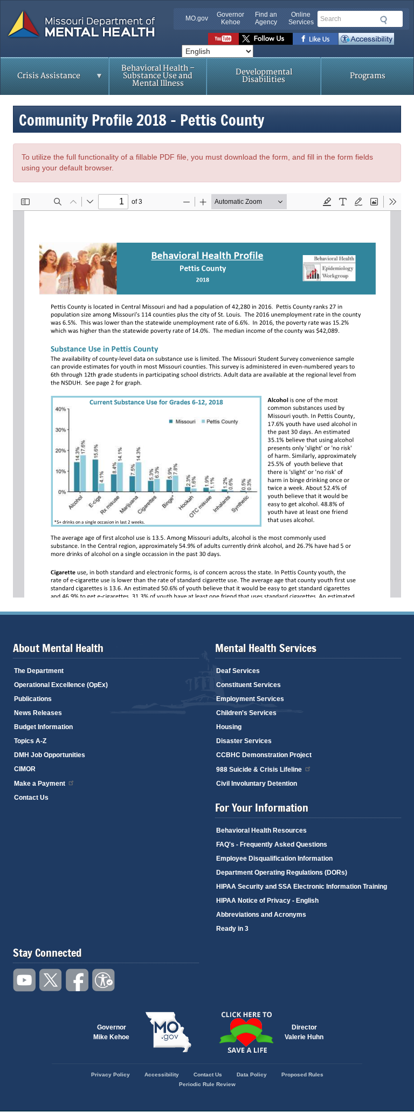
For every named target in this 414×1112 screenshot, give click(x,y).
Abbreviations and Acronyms (261, 914)
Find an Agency (266, 18)
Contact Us (31, 797)
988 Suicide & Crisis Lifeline (259, 769)
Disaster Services (244, 741)
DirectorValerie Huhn (304, 1032)
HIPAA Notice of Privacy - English (267, 900)
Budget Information (43, 727)
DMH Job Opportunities (49, 755)
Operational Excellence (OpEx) (61, 685)
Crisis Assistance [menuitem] (40, 79)
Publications (33, 699)
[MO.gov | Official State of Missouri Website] (168, 1032)
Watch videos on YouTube (223, 39)
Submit (382, 20)
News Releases (38, 713)
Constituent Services (248, 685)
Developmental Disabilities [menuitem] (264, 75)
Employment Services (250, 699)
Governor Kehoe (230, 18)
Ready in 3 (232, 928)
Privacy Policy (110, 1074)
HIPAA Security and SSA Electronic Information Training (301, 886)
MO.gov (196, 18)
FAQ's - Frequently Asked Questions (271, 844)
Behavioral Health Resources (261, 830)
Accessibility (366, 39)
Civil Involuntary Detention (256, 783)
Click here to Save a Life (246, 1032)
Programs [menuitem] (367, 75)
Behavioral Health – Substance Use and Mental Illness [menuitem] (158, 76)
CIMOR (25, 769)
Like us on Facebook (316, 39)
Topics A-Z (30, 741)
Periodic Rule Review (207, 1084)
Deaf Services (238, 671)
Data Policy (252, 1074)
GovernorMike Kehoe (111, 1032)
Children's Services (246, 713)
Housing (229, 727)
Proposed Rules (302, 1074)
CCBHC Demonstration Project (264, 755)
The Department (39, 671)
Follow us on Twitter (266, 39)
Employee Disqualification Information (274, 858)
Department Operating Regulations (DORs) (281, 872)
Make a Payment (39, 783)
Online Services (301, 18)
